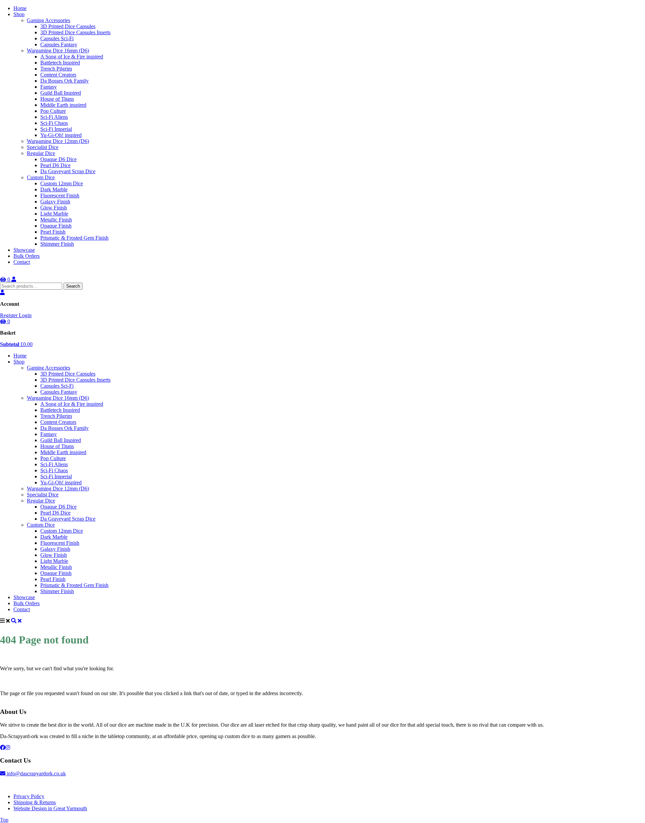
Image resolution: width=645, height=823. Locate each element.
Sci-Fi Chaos (54, 123)
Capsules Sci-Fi (57, 38)
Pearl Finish (53, 232)
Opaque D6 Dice (58, 159)
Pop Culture (53, 111)
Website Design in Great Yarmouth (50, 808)
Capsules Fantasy (58, 44)
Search (73, 286)
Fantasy (48, 87)
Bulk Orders (26, 256)
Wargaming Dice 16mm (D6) (58, 50)
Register (9, 315)
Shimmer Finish (57, 244)
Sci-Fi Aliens (54, 117)
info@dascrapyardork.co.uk (35, 773)
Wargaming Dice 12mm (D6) (58, 141)
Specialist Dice (42, 147)
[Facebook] (2, 748)
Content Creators (58, 75)
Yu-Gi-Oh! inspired (61, 135)
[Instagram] (7, 748)
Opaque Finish (56, 226)
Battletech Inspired (60, 62)
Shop (19, 14)
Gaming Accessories (48, 20)
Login (25, 315)
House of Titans (57, 99)
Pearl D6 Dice (55, 165)
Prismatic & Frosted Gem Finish (74, 238)
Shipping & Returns (34, 802)
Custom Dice (41, 177)
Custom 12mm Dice (61, 183)
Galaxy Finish (55, 201)
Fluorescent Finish (59, 195)
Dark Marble (54, 189)
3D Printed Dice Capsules (67, 26)
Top (4, 820)
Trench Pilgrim (56, 68)
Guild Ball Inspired (60, 93)
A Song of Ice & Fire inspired (71, 56)
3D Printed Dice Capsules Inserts (75, 32)
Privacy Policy (28, 796)
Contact (21, 262)
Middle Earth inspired (63, 105)
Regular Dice (41, 153)
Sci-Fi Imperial (56, 129)
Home (20, 8)
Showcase (24, 250)
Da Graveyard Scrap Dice (67, 171)
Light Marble (54, 213)
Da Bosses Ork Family (64, 81)
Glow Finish (53, 207)
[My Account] (13, 279)
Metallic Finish (56, 220)
